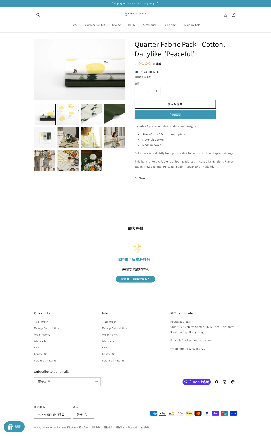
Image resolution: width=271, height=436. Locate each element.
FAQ (36, 347)
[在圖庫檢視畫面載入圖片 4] (114, 114)
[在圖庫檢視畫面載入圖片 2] (68, 114)
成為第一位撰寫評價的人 (135, 279)
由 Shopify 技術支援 (66, 427)
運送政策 (120, 427)
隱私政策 (96, 427)
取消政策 (145, 427)
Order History (42, 334)
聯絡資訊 (132, 427)
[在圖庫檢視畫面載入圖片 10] (68, 161)
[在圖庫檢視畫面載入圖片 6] (68, 137)
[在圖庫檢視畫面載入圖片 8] (114, 137)
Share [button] (142, 178)
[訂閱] (96, 381)
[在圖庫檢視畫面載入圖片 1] (44, 114)
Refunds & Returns (45, 360)
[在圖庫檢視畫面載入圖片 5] (44, 137)
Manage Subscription (46, 328)
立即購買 (175, 114)
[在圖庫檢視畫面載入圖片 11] (91, 161)
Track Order (41, 321)
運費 (148, 77)
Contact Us (40, 354)
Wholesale (40, 341)
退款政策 (83, 427)
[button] (38, 15)
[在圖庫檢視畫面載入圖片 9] (44, 161)
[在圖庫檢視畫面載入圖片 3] (91, 114)
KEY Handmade (49, 427)
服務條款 (108, 427)
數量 (137, 83)
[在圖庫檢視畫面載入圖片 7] (91, 137)
